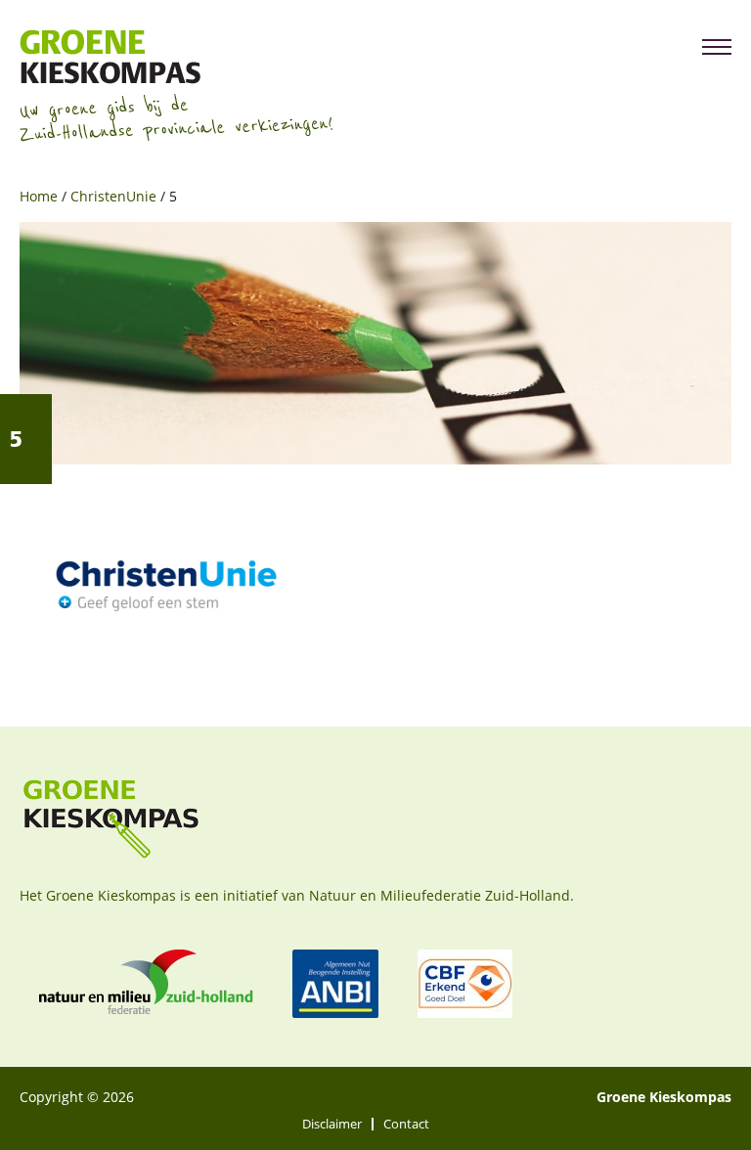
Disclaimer (332, 1124)
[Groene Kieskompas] (176, 56)
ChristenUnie (113, 196)
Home (39, 196)
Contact (406, 1124)
